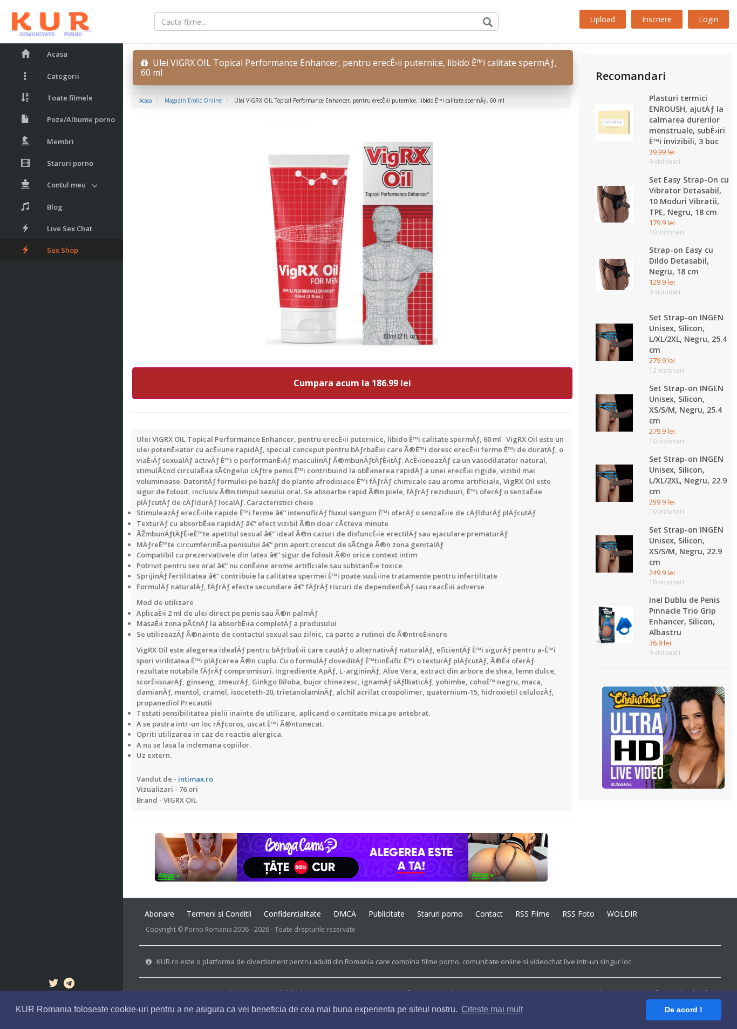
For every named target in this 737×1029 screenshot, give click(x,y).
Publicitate (386, 914)
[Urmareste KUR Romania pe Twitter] (54, 984)
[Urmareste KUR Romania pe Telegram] (69, 984)
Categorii (63, 76)
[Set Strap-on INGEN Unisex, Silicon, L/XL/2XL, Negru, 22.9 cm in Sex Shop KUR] (614, 482)
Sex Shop (62, 250)
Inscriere (657, 19)
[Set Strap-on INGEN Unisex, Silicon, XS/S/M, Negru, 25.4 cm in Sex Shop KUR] (614, 412)
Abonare (159, 914)
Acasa (57, 54)
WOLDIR (622, 914)
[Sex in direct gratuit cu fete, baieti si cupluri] (351, 856)
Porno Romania (208, 929)
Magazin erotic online (193, 100)
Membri (60, 141)
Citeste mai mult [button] (492, 1009)
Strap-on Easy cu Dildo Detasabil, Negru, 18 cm (681, 261)
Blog (55, 207)
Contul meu (66, 185)
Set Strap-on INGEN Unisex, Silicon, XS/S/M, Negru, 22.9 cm (686, 545)
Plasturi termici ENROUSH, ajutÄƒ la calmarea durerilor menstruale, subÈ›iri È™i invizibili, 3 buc (687, 119)
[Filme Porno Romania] (46, 21)
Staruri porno (70, 163)
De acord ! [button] (683, 1009)
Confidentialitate (292, 914)
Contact (489, 914)
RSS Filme (532, 914)
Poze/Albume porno (81, 119)
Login (708, 19)
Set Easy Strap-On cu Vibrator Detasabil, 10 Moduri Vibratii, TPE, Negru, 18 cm (689, 195)
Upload (602, 19)
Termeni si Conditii (219, 914)
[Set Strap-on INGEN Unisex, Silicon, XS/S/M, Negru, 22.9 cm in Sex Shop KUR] (614, 553)
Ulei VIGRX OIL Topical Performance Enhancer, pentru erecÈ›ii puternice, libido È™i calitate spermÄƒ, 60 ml (349, 67)
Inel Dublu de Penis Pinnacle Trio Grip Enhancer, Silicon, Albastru (684, 616)
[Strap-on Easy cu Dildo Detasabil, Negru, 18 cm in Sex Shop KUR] (614, 274)
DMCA (344, 914)
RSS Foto (578, 914)
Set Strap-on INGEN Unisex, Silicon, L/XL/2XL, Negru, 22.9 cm (688, 475)
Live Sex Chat (69, 228)
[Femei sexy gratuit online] (663, 737)
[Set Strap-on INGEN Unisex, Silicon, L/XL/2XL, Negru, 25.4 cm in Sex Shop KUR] (614, 341)
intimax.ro (195, 779)
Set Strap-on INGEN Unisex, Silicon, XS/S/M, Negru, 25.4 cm (686, 404)
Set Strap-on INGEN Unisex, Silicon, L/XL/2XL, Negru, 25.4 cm (688, 333)
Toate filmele (70, 98)
